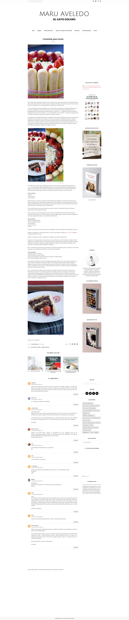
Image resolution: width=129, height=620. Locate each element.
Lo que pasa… (34, 466)
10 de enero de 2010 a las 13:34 (37, 457)
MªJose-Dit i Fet (35, 429)
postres (97, 405)
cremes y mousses (45, 347)
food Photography (88, 410)
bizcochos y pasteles (36, 347)
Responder (76, 394)
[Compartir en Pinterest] (75, 344)
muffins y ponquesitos (88, 415)
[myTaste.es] (86, 476)
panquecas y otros (88, 425)
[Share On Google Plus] (77, 344)
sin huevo (97, 422)
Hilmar (33, 479)
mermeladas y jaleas (88, 432)
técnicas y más (87, 430)
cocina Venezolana (95, 417)
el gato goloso (61, 618)
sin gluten (96, 410)
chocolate (86, 408)
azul (61, 111)
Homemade (62, 99)
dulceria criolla (87, 427)
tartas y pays (86, 420)
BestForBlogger (71, 618)
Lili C (32, 492)
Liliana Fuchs (34, 408)
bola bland (68, 232)
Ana (32, 455)
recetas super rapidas (88, 422)
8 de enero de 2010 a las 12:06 (37, 430)
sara (32, 443)
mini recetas (86, 413)
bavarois (30, 187)
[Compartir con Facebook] (70, 344)
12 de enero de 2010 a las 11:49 (37, 467)
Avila (47, 112)
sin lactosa (86, 417)
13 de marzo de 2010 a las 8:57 (37, 516)
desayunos (90, 403)
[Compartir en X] (72, 344)
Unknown (33, 382)
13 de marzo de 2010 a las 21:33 (37, 527)
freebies (96, 432)
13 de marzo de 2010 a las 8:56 (37, 494)
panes (84, 403)
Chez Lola (33, 397)
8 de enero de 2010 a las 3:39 (36, 399)
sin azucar (95, 427)
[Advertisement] (92, 58)
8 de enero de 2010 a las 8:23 (36, 409)
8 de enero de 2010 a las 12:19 (37, 445)
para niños (92, 408)
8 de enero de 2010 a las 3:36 (36, 384)
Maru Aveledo (34, 525)
